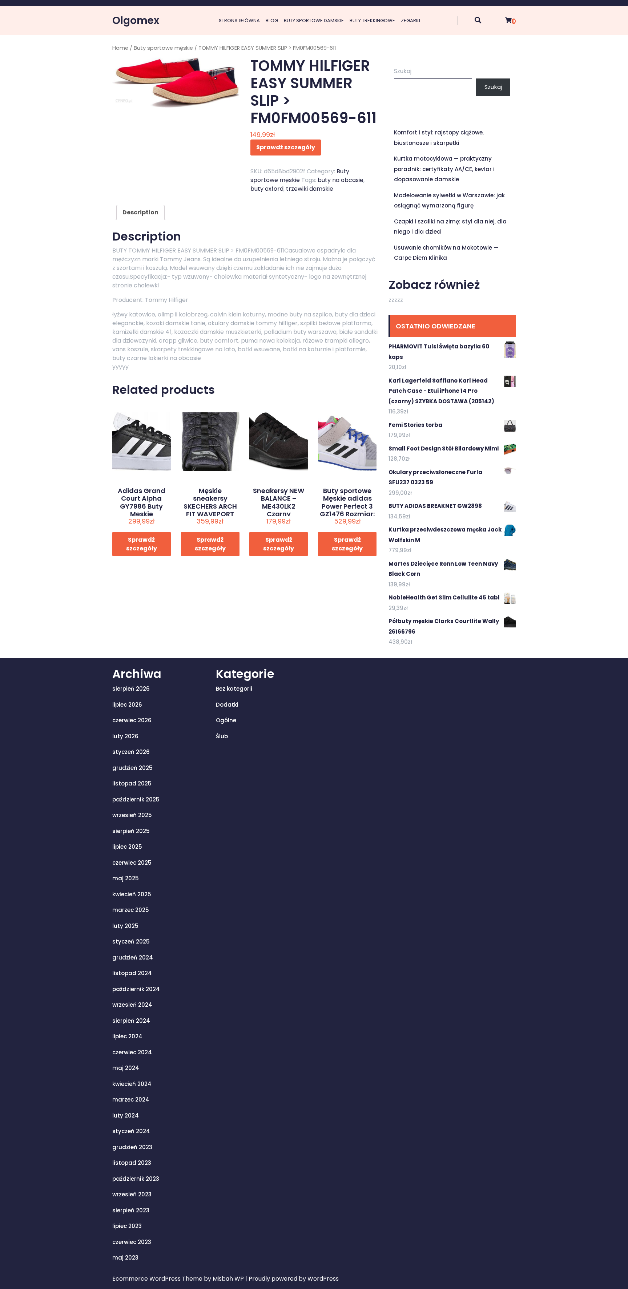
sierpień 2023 (130, 1210)
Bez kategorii (234, 688)
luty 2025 (125, 926)
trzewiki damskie (309, 189)
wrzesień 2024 (132, 1005)
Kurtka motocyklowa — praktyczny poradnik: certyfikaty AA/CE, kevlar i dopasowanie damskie (444, 169)
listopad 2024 (132, 973)
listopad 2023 (131, 1163)
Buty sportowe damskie (314, 20)
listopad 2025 (132, 783)
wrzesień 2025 (132, 815)
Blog (272, 20)
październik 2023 (135, 1179)
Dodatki (227, 704)
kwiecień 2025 (131, 894)
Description (140, 212)
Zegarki (410, 20)
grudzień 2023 (132, 1147)
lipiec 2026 (127, 704)
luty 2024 (125, 1115)
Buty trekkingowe (372, 20)
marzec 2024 (130, 1099)
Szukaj (402, 71)
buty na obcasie (340, 180)
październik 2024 (136, 989)
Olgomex (135, 20)
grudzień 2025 (132, 768)
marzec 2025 (130, 910)
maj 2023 (125, 1257)
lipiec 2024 (127, 1036)
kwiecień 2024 (132, 1084)
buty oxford (266, 189)
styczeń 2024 (131, 1131)
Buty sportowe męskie (163, 48)
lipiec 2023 (127, 1226)
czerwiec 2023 (131, 1242)
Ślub (222, 736)
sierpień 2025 (131, 831)
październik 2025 (136, 799)
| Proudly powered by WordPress (292, 1278)
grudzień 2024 (132, 957)
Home (120, 48)
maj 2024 (125, 1068)
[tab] (140, 212)
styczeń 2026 (131, 752)
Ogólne (226, 720)
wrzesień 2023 (132, 1194)
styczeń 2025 (131, 941)
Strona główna (239, 20)
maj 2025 (125, 878)
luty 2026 (125, 736)
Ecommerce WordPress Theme (158, 1278)
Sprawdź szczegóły (285, 147)
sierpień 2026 (131, 688)
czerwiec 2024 (132, 1052)
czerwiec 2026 (132, 720)
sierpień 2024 (131, 1021)
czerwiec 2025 (132, 862)
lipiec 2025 (127, 846)
